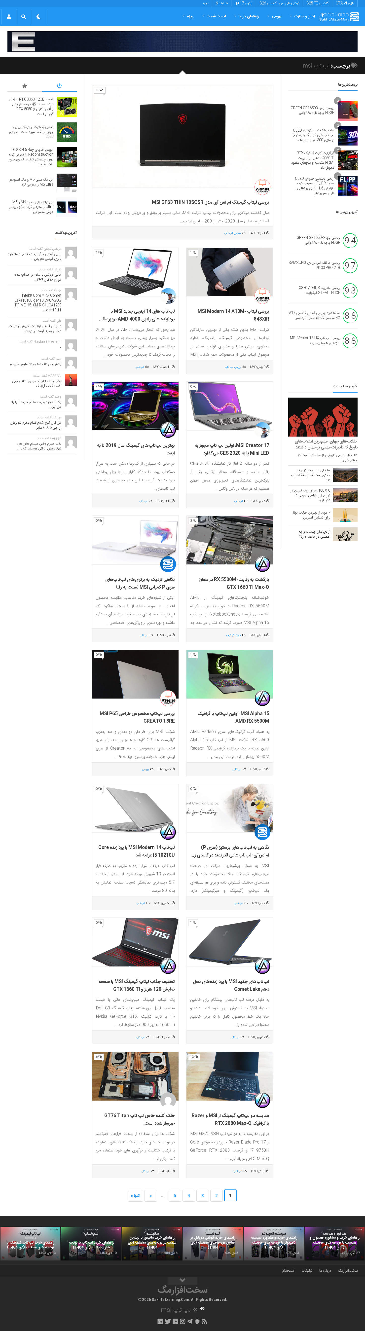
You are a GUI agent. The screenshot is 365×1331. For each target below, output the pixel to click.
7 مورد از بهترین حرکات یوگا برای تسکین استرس (311, 515)
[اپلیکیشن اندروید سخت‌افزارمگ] (197, 1321)
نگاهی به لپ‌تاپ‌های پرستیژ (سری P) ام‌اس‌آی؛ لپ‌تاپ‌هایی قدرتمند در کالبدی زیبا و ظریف (229, 855)
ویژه (190, 16)
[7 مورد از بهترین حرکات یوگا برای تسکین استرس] (345, 515)
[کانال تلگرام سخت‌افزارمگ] (189, 1321)
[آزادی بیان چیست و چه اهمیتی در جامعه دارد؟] (345, 534)
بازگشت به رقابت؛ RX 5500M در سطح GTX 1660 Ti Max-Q (233, 583)
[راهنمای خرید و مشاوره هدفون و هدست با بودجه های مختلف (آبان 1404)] (335, 1243)
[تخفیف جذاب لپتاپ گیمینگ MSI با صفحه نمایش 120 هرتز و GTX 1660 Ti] (135, 942)
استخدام (288, 1271)
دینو (206, 3)
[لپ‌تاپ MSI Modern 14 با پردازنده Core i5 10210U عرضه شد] (135, 808)
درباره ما (325, 1271)
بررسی (276, 16)
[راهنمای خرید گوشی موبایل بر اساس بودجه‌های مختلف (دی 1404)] (213, 1243)
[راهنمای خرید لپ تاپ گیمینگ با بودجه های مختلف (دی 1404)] (30, 1243)
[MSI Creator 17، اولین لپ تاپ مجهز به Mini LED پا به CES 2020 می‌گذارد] (229, 406)
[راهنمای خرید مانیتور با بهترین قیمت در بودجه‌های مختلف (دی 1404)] (152, 1243)
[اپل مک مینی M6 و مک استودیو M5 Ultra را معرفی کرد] (67, 182)
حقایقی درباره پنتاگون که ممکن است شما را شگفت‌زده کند (310, 475)
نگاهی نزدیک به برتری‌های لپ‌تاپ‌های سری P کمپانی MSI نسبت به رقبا (140, 583)
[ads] (182, 41)
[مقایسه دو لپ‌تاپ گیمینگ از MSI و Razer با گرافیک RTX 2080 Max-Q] (229, 1076)
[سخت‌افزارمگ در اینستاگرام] (182, 1321)
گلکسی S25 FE (317, 3)
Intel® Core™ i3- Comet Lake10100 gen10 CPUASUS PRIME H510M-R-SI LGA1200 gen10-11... (38, 303)
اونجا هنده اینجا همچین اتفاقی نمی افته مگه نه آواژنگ (36, 383)
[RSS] (205, 1321)
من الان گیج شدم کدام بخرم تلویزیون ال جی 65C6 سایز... (35, 425)
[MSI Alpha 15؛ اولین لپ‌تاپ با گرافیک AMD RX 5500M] (229, 674)
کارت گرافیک (233, 635)
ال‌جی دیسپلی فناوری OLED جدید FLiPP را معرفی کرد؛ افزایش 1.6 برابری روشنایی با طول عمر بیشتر (314, 186)
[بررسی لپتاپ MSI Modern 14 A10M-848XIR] (229, 272)
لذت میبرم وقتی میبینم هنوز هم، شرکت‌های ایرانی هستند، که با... (39, 446)
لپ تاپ (139, 367)
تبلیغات (306, 1271)
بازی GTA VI (345, 3)
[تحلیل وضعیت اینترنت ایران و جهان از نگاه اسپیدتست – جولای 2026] (67, 132)
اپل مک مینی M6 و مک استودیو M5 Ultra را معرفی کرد (31, 182)
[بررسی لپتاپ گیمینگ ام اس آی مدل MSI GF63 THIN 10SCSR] (182, 136)
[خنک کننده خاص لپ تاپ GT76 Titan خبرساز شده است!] (135, 1076)
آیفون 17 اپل (243, 3)
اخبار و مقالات (304, 16)
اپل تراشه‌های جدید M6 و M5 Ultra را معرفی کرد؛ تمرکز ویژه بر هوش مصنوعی (31, 207)
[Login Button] (8, 16)
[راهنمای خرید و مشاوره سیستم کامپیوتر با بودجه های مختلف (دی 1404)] (274, 1243)
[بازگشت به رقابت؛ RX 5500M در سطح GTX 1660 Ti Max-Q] (229, 540)
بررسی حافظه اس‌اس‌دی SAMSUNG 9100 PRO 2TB (314, 265)
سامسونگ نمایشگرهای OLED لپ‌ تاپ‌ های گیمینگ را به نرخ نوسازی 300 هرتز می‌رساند (313, 135)
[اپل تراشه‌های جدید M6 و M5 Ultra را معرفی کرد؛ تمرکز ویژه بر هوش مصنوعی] (67, 207)
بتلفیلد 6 (222, 3)
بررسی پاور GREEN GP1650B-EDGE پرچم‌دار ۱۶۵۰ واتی (312, 110)
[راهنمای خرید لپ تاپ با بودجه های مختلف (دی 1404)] (91, 1243)
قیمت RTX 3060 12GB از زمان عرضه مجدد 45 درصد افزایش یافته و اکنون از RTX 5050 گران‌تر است (31, 107)
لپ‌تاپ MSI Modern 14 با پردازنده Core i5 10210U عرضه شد (136, 851)
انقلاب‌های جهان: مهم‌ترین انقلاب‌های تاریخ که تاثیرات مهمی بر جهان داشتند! (326, 444)
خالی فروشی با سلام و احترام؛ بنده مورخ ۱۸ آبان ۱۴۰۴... (38, 277)
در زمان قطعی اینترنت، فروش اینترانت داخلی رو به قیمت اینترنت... (35, 328)
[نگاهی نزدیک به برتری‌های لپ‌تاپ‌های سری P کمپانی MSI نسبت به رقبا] (135, 540)
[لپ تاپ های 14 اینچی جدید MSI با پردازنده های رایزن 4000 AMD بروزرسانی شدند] (135, 272)
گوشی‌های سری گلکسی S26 (279, 3)
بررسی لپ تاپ (232, 233)
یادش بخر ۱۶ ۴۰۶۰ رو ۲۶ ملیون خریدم (35, 364)
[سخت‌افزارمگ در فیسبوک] (175, 1321)
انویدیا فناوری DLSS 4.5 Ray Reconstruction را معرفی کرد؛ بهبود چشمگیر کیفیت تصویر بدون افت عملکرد (30, 157)
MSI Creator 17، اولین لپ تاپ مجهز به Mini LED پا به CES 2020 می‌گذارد (232, 449)
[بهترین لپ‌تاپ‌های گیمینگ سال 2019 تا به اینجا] (135, 406)
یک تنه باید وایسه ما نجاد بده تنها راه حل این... (36, 404)
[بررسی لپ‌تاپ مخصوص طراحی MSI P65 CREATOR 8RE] (135, 674)
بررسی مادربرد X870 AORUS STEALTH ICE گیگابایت (319, 290)
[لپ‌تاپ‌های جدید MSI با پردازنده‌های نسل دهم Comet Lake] (229, 942)
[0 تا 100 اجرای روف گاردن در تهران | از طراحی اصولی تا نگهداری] (345, 495)
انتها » (135, 1196)
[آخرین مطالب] (59, 86)
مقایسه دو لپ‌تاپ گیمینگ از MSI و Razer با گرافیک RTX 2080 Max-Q (230, 1119)
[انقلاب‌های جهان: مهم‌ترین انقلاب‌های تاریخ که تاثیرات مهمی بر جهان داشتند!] (323, 417)
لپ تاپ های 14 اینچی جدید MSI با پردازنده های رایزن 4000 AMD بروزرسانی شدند (137, 319)
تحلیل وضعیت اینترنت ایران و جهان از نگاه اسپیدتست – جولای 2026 (31, 132)
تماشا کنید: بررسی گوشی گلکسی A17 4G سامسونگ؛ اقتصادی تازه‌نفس (314, 315)
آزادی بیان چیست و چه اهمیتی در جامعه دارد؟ (314, 534)
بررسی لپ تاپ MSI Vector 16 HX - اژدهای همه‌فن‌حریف (315, 340)
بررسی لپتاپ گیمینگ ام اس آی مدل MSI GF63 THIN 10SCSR (210, 202)
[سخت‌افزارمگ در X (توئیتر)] (168, 1321)
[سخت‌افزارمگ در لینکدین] (160, 1321)
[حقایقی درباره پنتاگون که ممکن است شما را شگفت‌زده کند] (345, 475)
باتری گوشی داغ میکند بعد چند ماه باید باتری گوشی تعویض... (34, 256)
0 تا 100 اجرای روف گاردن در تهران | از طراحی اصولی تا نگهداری (310, 496)
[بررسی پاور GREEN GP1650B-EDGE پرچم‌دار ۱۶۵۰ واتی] (348, 111)
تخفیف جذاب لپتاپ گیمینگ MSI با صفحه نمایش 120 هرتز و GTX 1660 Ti (137, 985)
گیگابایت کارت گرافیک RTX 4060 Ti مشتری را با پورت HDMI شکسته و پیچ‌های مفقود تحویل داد (312, 160)
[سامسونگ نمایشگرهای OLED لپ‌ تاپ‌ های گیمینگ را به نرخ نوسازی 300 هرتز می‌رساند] (348, 136)
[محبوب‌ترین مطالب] (24, 86)
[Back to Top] (182, 1281)
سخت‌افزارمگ (348, 1271)
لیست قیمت (216, 16)
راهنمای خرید (249, 16)
